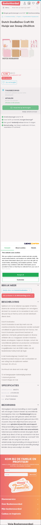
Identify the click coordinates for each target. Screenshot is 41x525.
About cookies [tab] (20, 248)
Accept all (20, 275)
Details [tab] (33, 248)
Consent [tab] (7, 248)
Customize (20, 280)
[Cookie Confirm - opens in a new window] (31, 243)
